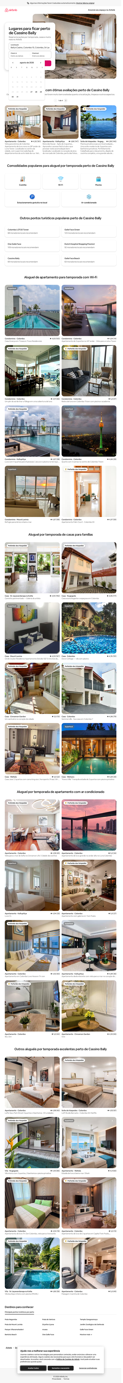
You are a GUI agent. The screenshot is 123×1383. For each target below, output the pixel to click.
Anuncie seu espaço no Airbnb (101, 10)
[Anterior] (55, 100)
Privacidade (56, 1379)
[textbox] (19, 55)
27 (31, 92)
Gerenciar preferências (88, 1368)
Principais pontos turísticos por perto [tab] (19, 1312)
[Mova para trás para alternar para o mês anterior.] (13, 62)
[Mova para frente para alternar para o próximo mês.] (40, 62)
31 (17, 97)
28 (36, 92)
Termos (66, 1379)
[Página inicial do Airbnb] (11, 10)
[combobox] (30, 47)
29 (41, 92)
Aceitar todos (33, 1368)
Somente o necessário (60, 1368)
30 (13, 97)
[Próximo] (66, 100)
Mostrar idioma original (85, 3)
